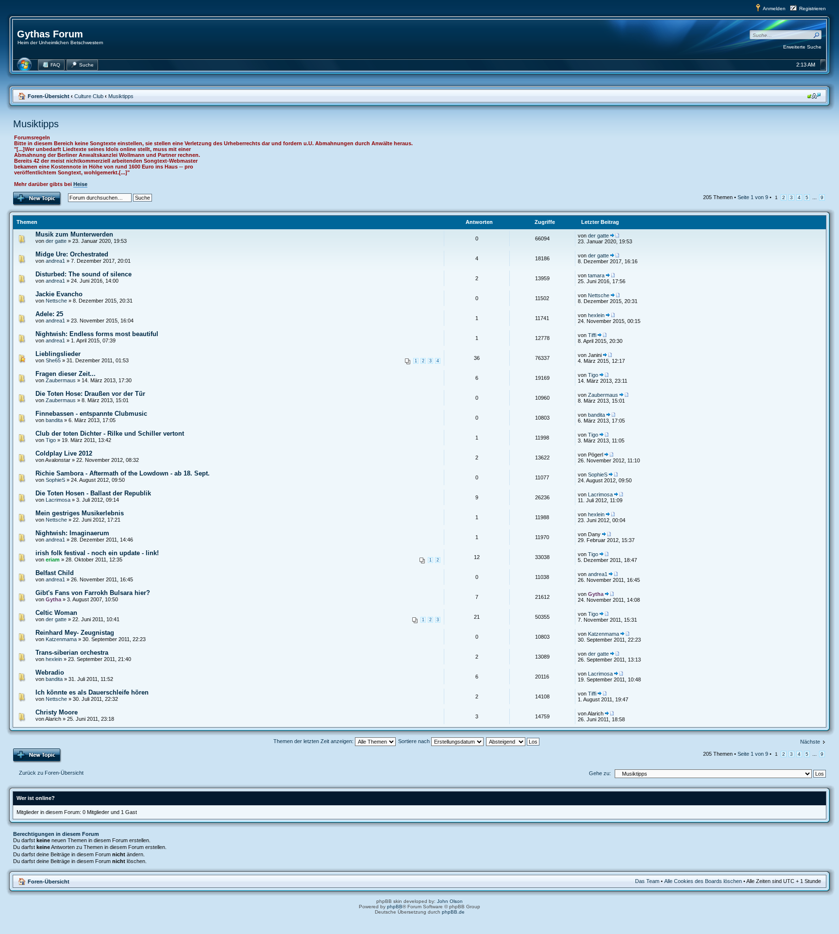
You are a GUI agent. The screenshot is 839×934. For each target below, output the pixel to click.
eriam (53, 559)
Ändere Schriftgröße (814, 95)
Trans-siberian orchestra (71, 652)
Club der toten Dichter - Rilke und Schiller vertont (109, 433)
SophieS (55, 480)
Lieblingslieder (58, 353)
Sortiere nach (414, 741)
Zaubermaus (61, 380)
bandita (54, 420)
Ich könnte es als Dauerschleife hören (92, 692)
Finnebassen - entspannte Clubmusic (91, 413)
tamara (596, 275)
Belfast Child (54, 573)
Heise (80, 184)
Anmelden (774, 8)
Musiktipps (121, 96)
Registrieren (812, 8)
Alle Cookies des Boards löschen (703, 881)
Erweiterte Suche (802, 47)
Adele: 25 (49, 314)
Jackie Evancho (59, 294)
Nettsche (56, 301)
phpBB (395, 906)
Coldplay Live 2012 (63, 453)
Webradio (49, 672)
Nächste (810, 742)
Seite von (753, 197)
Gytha (53, 599)
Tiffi (592, 335)
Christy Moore (56, 712)
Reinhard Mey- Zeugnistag (74, 632)
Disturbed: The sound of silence (83, 274)
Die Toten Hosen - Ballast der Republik (93, 493)
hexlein (596, 315)
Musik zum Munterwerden (74, 234)
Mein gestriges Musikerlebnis (79, 513)
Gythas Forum (50, 34)
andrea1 (55, 261)
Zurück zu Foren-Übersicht (51, 773)
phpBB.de (453, 912)
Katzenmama (61, 639)
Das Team (647, 881)
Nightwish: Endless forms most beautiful (96, 334)
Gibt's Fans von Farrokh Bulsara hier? (92, 592)
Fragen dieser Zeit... (65, 373)
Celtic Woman (56, 612)
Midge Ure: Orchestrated (71, 254)
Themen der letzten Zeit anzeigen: (314, 741)
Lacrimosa (58, 500)
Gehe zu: (600, 773)
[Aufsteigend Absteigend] (513, 741)
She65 (53, 360)
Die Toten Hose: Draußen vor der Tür (90, 393)
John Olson (450, 901)
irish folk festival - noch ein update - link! (97, 553)
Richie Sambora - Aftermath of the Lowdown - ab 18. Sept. (122, 473)
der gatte (56, 241)
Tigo (593, 375)
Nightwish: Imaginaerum (72, 533)
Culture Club (88, 96)
